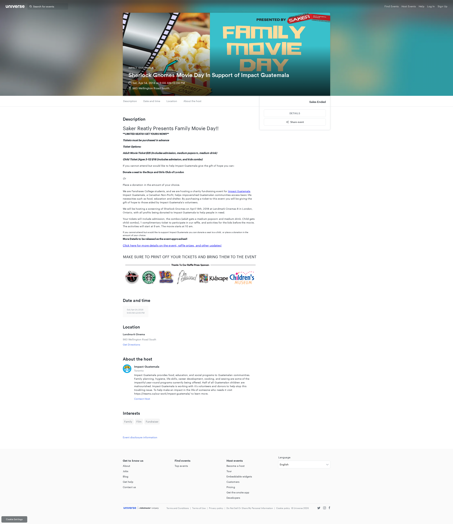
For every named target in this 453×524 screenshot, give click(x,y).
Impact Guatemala (239, 191)
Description (130, 101)
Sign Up (442, 6)
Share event (297, 122)
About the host (192, 101)
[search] (31, 6)
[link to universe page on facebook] (329, 508)
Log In (431, 6)
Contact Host (142, 398)
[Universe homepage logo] (15, 7)
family (128, 421)
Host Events (409, 6)
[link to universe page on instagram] (324, 508)
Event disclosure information (140, 437)
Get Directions (131, 344)
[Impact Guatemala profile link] (127, 382)
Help (421, 6)
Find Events (392, 6)
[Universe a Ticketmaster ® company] (141, 508)
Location (172, 101)
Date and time (151, 101)
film (139, 421)
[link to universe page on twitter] (318, 508)
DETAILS (294, 113)
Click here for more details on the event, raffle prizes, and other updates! (172, 245)
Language (284, 457)
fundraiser (152, 421)
